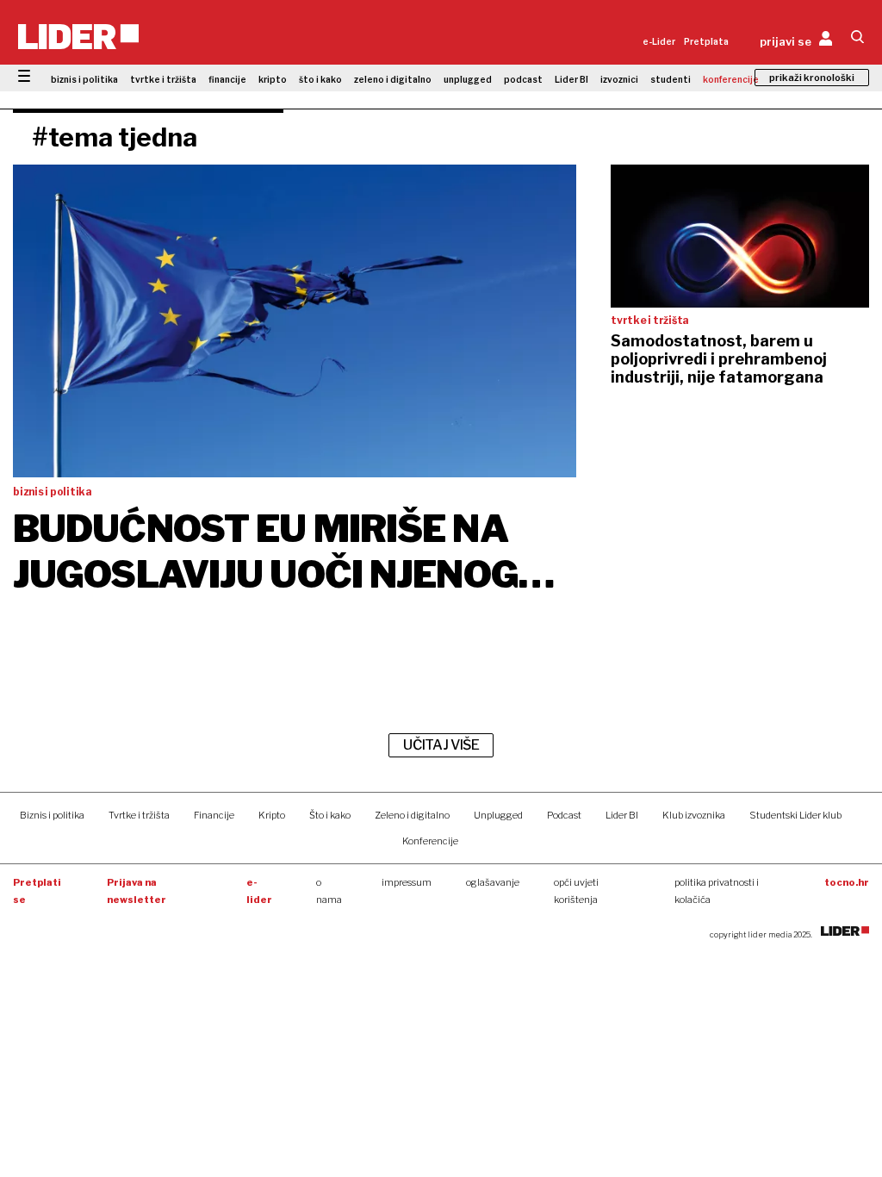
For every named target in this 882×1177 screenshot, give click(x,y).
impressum (407, 882)
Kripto (271, 815)
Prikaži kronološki (811, 78)
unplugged (468, 79)
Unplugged (498, 815)
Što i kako (330, 815)
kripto (272, 79)
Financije (214, 815)
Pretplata (706, 41)
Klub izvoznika (693, 815)
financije (227, 79)
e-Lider (659, 41)
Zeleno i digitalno (412, 815)
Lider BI (571, 79)
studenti (670, 79)
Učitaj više (441, 745)
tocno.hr (846, 882)
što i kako (320, 79)
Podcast (564, 815)
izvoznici (619, 79)
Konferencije (430, 841)
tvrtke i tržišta (163, 79)
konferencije (731, 79)
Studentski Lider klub (795, 815)
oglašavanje (492, 882)
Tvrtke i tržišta (139, 815)
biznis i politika (84, 79)
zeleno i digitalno (393, 79)
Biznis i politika (52, 815)
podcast (523, 79)
